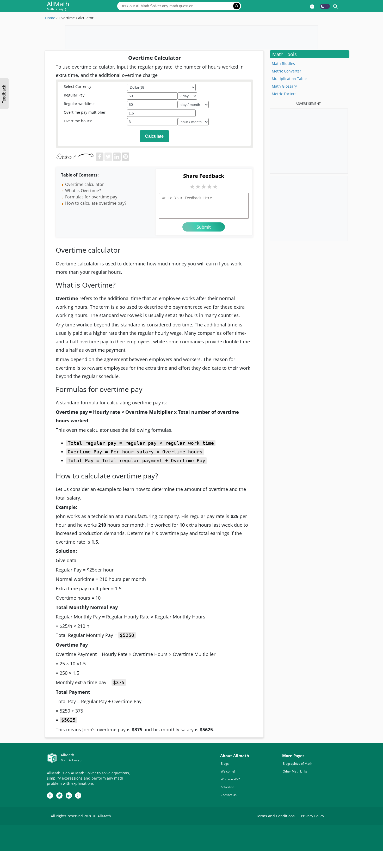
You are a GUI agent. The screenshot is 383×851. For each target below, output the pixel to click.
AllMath (58, 6)
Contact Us (229, 795)
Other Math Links (295, 771)
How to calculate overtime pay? (95, 203)
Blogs (225, 763)
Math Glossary (284, 86)
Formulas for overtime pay (91, 196)
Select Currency (77, 86)
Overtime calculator (85, 184)
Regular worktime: (80, 103)
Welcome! (228, 771)
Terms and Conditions (275, 815)
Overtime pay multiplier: (85, 112)
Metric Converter (286, 71)
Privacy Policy (312, 815)
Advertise (227, 787)
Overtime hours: (78, 120)
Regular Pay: (74, 95)
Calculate (154, 136)
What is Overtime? (83, 190)
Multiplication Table (289, 78)
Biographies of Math (297, 763)
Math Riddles (283, 63)
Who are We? (230, 779)
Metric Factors (284, 93)
